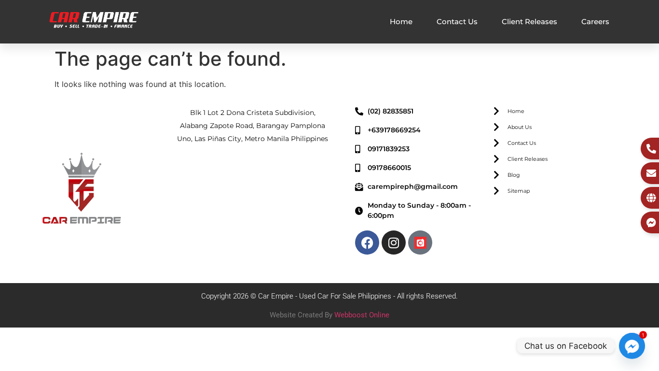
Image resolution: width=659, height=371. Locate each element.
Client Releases (529, 21)
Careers (595, 21)
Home (401, 21)
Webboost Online (361, 315)
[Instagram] (394, 242)
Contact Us (457, 21)
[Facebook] (367, 242)
